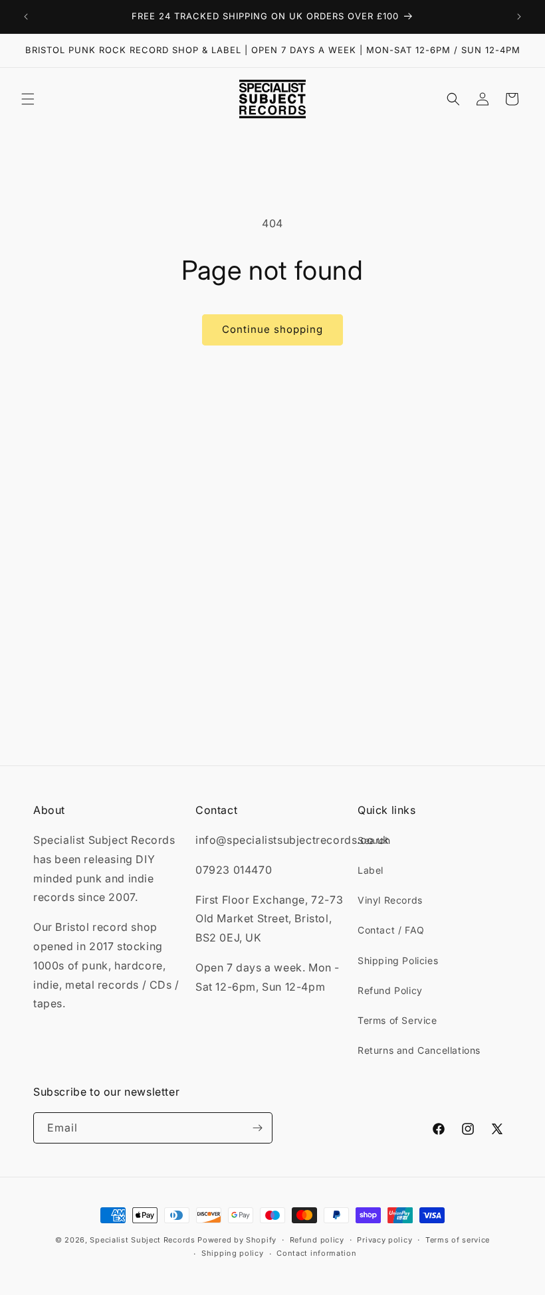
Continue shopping (272, 329)
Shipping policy (232, 1253)
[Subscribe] (257, 1128)
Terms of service (457, 1240)
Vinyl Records (390, 900)
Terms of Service (397, 1020)
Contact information (316, 1253)
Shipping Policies (398, 960)
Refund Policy (390, 990)
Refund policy (317, 1240)
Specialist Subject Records (142, 1240)
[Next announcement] (519, 16)
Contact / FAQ (391, 930)
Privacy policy (384, 1240)
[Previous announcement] (26, 16)
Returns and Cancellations (419, 1050)
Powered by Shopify (236, 1240)
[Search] (453, 99)
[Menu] (28, 99)
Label (370, 870)
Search (374, 840)
